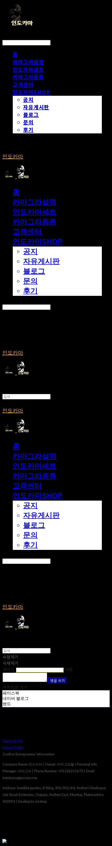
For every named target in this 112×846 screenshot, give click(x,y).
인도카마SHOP (32, 92)
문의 (28, 122)
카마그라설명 (28, 62)
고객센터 (23, 84)
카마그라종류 (28, 77)
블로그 (31, 114)
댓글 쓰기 (57, 680)
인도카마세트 (28, 69)
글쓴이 (9, 669)
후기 (28, 129)
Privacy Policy (13, 747)
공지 (28, 99)
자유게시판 (36, 107)
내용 (69, 669)
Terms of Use (13, 741)
